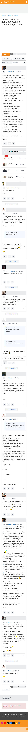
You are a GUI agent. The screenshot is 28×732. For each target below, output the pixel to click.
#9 (3, 498)
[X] (13, 723)
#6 (3, 323)
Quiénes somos (5, 716)
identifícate (12, 705)
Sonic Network (14, 714)
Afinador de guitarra (14, 716)
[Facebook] (10, 723)
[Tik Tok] (8, 723)
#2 (3, 188)
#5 (3, 296)
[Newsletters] (19, 723)
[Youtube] (5, 723)
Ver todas (22, 151)
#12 (4, 670)
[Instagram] (2, 723)
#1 (3, 71)
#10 (4, 524)
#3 (3, 213)
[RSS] (16, 723)
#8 (3, 419)
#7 (3, 377)
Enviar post (6, 54)
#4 (3, 271)
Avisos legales (23, 716)
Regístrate (5, 705)
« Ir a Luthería (6, 689)
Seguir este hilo (7, 58)
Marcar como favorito (19, 58)
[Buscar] (24, 62)
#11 (4, 622)
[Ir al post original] (6, 232)
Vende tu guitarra (21, 714)
